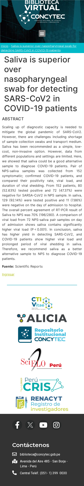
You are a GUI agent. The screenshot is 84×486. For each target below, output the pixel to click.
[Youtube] (43, 425)
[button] (42, 33)
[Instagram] (56, 425)
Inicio (4, 46)
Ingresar (8, 274)
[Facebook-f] (17, 425)
